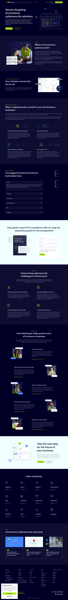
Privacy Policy (20, 577)
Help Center (43, 575)
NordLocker (54, 577)
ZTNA (6, 573)
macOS (31, 573)
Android (31, 580)
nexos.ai (54, 582)
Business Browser (8, 580)
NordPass (54, 575)
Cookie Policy (10, 590)
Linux (30, 575)
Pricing (26, 2)
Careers (19, 575)
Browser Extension (32, 577)
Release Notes (43, 584)
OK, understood (9, 593)
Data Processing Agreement (22, 580)
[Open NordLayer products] (6, 2)
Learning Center (43, 573)
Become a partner (44, 580)
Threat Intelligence (8, 577)
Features (22, 2)
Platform (18, 2)
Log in (47, 2)
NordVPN (54, 573)
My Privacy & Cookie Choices (22, 582)
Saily (53, 580)
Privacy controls (9, 596)
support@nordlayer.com (21, 593)
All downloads (32, 582)
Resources (30, 2)
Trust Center (20, 573)
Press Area (43, 582)
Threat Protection (8, 575)
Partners (35, 2)
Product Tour (43, 577)
